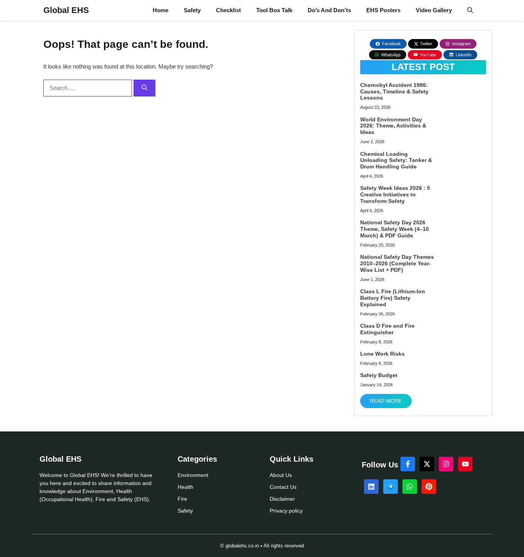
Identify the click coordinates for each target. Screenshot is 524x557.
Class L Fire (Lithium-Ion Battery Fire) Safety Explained (392, 297)
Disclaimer (282, 499)
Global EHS (66, 10)
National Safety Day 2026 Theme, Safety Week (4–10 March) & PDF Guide (394, 228)
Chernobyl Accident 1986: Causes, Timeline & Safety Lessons (394, 91)
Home (160, 10)
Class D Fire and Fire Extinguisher (387, 329)
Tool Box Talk (274, 10)
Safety (192, 10)
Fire (182, 499)
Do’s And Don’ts (329, 10)
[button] (470, 10)
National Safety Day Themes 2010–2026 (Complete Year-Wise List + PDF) (397, 263)
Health (185, 487)
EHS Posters (383, 10)
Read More (386, 401)
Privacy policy (286, 511)
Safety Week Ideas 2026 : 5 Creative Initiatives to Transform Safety (395, 194)
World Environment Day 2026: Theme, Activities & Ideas (393, 126)
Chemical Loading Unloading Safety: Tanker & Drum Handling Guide (396, 160)
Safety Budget (378, 375)
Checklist (228, 10)
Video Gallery (434, 10)
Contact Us (283, 487)
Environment (193, 475)
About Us (281, 475)
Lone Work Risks (382, 354)
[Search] (144, 88)
